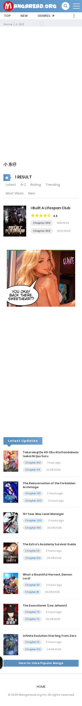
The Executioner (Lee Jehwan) (45, 605)
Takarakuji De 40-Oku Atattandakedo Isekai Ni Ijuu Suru (51, 454)
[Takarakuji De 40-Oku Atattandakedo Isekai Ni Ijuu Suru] (10, 461)
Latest (11, 184)
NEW (24, 15)
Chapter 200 (33, 500)
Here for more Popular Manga (41, 663)
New (31, 193)
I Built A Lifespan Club (50, 208)
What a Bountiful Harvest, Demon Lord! (47, 576)
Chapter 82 (32, 585)
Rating (36, 184)
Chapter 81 (32, 592)
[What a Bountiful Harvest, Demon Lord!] (10, 583)
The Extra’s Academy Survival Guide (49, 544)
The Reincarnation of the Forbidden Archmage (49, 485)
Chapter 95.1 (33, 462)
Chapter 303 (41, 223)
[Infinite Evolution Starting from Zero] (10, 644)
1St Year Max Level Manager (43, 514)
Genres (44, 15)
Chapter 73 (32, 612)
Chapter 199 (33, 528)
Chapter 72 (32, 619)
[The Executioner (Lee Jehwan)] (10, 614)
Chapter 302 (41, 231)
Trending (53, 184)
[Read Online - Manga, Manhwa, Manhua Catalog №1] (29, 6)
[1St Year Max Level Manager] (10, 522)
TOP (7, 15)
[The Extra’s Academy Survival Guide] (10, 553)
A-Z (23, 184)
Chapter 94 (32, 470)
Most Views (15, 193)
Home (8, 24)
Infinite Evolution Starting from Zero (49, 636)
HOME (41, 686)
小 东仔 (19, 24)
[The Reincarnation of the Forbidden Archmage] (10, 491)
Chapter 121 (32, 551)
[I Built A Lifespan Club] (14, 221)
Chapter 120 (33, 558)
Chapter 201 (33, 493)
